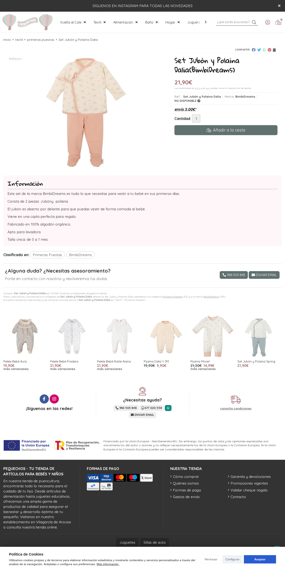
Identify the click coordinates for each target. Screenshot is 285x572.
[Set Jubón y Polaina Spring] (259, 336)
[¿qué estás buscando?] (237, 21)
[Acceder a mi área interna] (267, 22)
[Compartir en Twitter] (259, 50)
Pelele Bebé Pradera (64, 361)
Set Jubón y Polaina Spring (256, 361)
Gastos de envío (186, 496)
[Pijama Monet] (212, 336)
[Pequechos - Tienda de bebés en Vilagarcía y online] (28, 22)
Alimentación (123, 22)
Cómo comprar (186, 476)
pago (208, 88)
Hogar (170, 22)
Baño (149, 22)
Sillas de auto (155, 542)
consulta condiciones (235, 408)
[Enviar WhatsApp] (168, 408)
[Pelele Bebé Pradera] (72, 336)
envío (197, 88)
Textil (97, 22)
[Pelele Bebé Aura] (25, 336)
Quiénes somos (186, 483)
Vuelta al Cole (70, 22)
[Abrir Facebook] (44, 399)
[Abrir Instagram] (54, 399)
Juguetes (194, 22)
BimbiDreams (211, 296)
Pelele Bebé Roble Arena (114, 361)
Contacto (238, 496)
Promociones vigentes (249, 483)
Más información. (108, 564)
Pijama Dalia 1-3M (156, 361)
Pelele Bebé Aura (15, 361)
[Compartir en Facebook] (254, 50)
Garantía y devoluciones (251, 476)
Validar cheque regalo (249, 490)
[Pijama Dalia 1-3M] (166, 336)
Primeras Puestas (172, 296)
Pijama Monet (200, 361)
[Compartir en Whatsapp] (264, 50)
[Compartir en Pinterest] (269, 50)
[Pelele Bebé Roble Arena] (119, 336)
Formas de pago (187, 490)
